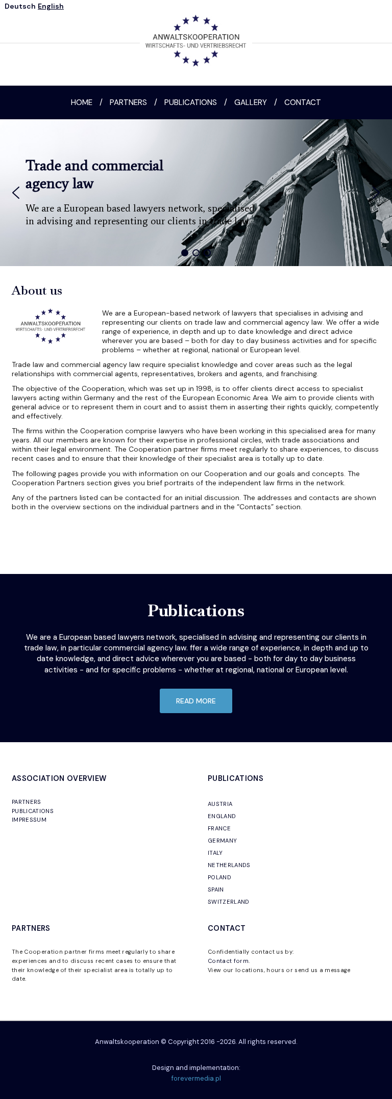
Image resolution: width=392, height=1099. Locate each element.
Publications (190, 102)
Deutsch (20, 6)
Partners (128, 102)
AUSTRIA (220, 803)
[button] (16, 193)
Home (81, 102)
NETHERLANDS (229, 865)
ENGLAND (222, 816)
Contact (302, 102)
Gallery (250, 102)
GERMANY (222, 840)
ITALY (215, 852)
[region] (196, 192)
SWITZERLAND (229, 901)
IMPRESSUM (29, 819)
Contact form (228, 960)
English (51, 6)
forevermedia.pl (196, 1078)
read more (196, 700)
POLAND (219, 877)
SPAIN (216, 889)
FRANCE (219, 828)
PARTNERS (26, 801)
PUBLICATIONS (33, 811)
